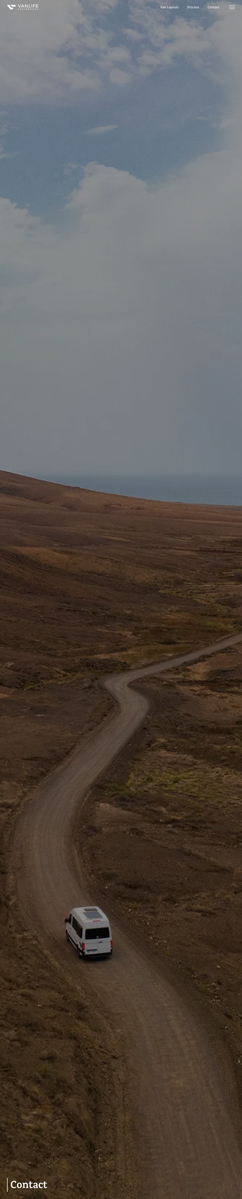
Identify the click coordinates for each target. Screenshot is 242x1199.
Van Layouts (169, 7)
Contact (213, 7)
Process (193, 7)
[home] (22, 7)
